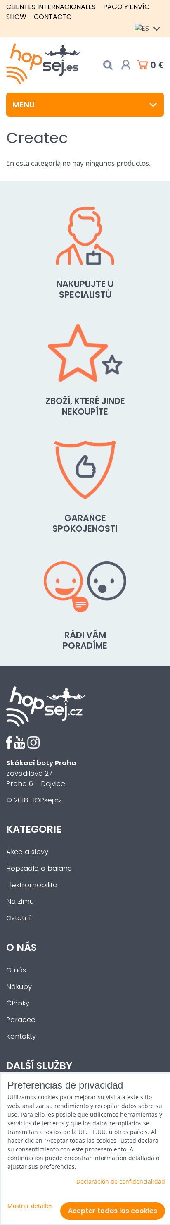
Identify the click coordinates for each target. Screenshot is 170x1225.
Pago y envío (126, 7)
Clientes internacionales (51, 7)
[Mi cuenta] (126, 65)
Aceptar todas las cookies (112, 1210)
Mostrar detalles (30, 1206)
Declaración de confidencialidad (120, 1181)
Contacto (53, 16)
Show (16, 16)
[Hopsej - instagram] (33, 746)
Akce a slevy (27, 852)
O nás (16, 970)
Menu (23, 104)
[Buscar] (108, 65)
